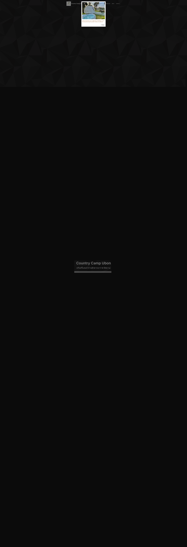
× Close (102, 24)
